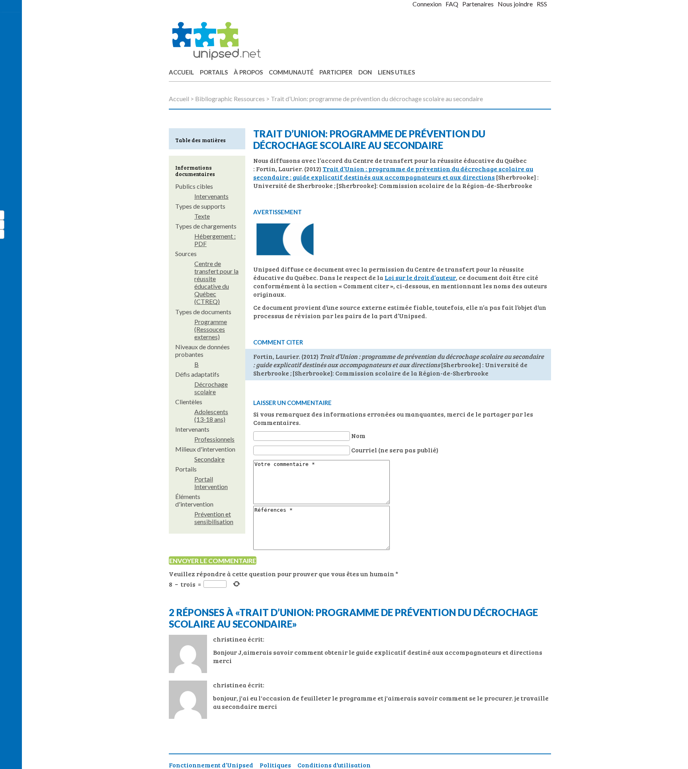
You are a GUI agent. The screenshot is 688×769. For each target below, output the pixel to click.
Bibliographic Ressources (230, 98)
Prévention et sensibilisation (213, 517)
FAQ (452, 4)
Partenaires (478, 4)
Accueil (181, 72)
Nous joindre (515, 4)
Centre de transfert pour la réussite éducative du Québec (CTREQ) (216, 282)
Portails (214, 72)
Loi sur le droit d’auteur (420, 277)
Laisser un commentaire (292, 402)
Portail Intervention (211, 482)
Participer (335, 72)
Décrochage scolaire (211, 387)
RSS (542, 4)
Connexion (427, 4)
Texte (202, 216)
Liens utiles (396, 72)
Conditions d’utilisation (334, 765)
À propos (248, 72)
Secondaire (209, 459)
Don (365, 72)
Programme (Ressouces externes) (210, 329)
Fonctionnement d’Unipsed (211, 765)
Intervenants (211, 196)
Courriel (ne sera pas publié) (394, 450)
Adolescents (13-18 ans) (211, 415)
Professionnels (214, 439)
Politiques (275, 765)
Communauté (291, 72)
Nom (358, 435)
